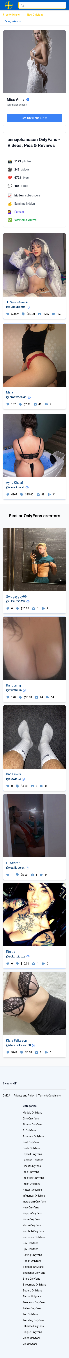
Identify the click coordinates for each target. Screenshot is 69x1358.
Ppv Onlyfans (30, 1249)
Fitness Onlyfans (32, 1124)
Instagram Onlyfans (34, 1201)
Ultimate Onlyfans (33, 1326)
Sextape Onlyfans (33, 1266)
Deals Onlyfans (31, 1148)
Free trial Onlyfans (33, 1177)
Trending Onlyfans (33, 1320)
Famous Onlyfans (33, 1160)
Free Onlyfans (11, 14)
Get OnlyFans (34, 118)
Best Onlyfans (31, 1142)
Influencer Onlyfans (34, 1195)
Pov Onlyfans (30, 1243)
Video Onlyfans (31, 1338)
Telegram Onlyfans (34, 1302)
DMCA (6, 1095)
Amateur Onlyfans (33, 1136)
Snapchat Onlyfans (34, 1272)
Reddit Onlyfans (32, 1260)
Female (19, 212)
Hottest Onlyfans (33, 1189)
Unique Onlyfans (32, 1332)
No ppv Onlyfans (32, 1213)
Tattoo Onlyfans (32, 1296)
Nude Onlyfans (31, 1219)
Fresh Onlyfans (31, 1183)
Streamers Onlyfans (34, 1284)
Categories (11, 21)
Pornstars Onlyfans (34, 1237)
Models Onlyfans (32, 1112)
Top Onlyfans (30, 1314)
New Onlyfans (35, 14)
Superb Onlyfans (32, 1290)
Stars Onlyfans (31, 1278)
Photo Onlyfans (32, 1225)
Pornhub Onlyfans (33, 1231)
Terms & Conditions (49, 1095)
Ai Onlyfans (29, 1130)
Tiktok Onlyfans (32, 1308)
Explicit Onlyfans (32, 1154)
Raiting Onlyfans (32, 1254)
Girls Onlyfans (31, 1118)
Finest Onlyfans (32, 1166)
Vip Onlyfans (30, 1343)
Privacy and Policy (24, 1095)
